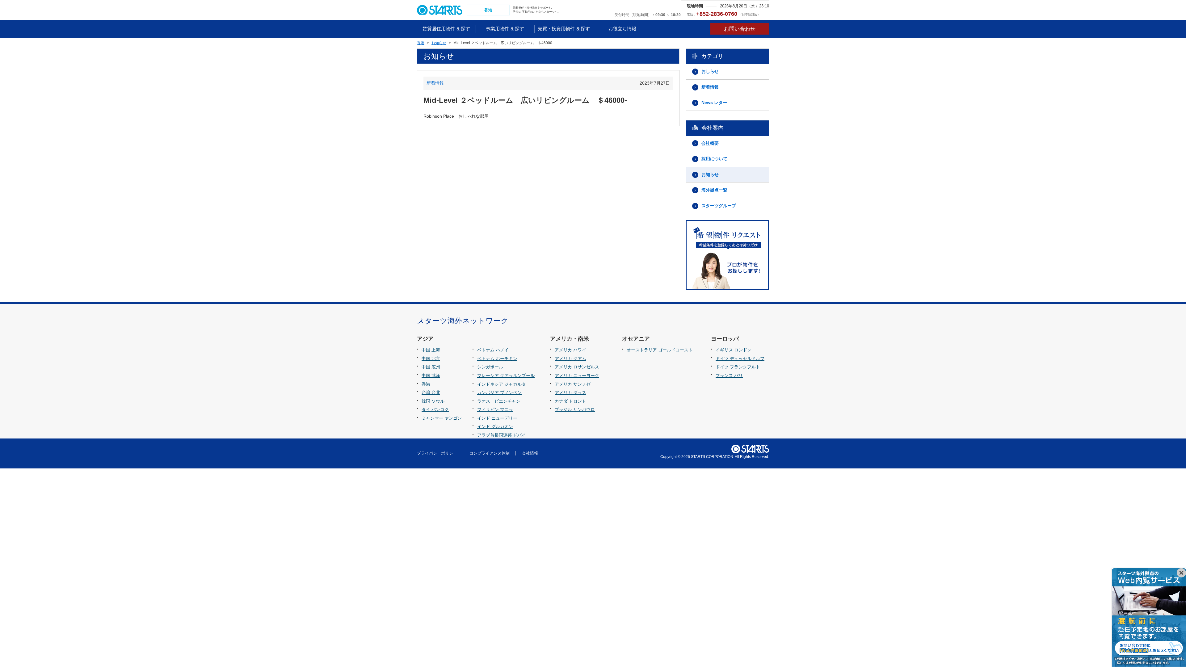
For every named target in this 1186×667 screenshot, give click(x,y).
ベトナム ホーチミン (497, 358)
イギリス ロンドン (733, 349)
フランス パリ (729, 375)
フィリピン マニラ (495, 409)
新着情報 (435, 83)
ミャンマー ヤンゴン (442, 418)
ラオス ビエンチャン (498, 401)
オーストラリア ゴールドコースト (660, 349)
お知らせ (710, 174)
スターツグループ (718, 205)
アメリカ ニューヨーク (577, 375)
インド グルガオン (495, 426)
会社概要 (710, 143)
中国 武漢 (431, 375)
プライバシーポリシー (437, 453)
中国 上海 (431, 349)
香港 (426, 384)
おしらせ (710, 71)
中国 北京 (431, 358)
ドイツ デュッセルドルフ (740, 358)
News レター (714, 102)
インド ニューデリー (497, 418)
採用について (714, 158)
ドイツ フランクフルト (738, 366)
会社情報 (530, 453)
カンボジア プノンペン (499, 392)
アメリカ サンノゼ (573, 384)
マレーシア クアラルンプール (506, 375)
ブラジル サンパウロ (575, 409)
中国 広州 (431, 366)
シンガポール (490, 366)
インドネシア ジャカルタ (501, 384)
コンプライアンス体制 (489, 453)
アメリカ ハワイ (570, 349)
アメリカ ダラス (570, 392)
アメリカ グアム (570, 358)
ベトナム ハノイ (493, 349)
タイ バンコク (435, 409)
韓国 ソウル (433, 401)
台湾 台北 (431, 392)
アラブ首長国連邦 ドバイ (501, 435)
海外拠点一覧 (714, 189)
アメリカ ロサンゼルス (577, 366)
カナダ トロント (570, 401)
